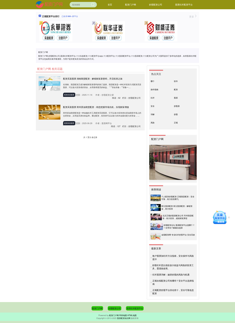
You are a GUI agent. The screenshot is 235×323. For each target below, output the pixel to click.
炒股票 (177, 106)
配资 (176, 89)
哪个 (152, 81)
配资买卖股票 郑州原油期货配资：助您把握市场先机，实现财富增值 (96, 107)
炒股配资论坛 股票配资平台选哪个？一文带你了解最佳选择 (179, 226)
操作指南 (154, 89)
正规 (176, 122)
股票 (176, 97)
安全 (152, 106)
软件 (176, 81)
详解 (152, 114)
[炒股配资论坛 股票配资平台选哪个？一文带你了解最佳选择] (157, 226)
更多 (192, 16)
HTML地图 (132, 315)
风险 (152, 122)
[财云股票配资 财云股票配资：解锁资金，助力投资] (156, 207)
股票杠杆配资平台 (184, 4)
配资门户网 (130, 4)
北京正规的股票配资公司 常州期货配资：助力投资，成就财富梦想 (178, 217)
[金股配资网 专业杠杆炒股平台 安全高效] (156, 236)
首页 (110, 4)
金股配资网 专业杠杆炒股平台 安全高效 (178, 234)
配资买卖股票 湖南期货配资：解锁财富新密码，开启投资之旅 (92, 78)
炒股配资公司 (155, 4)
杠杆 (152, 97)
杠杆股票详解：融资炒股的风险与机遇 (170, 274)
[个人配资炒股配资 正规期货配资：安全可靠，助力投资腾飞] (156, 198)
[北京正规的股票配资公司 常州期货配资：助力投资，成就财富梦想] (156, 217)
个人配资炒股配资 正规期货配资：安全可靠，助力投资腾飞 (177, 198)
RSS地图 (123, 315)
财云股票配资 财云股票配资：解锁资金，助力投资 (176, 207)
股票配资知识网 (123, 318)
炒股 (176, 114)
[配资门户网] (49, 4)
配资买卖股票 (69, 94)
